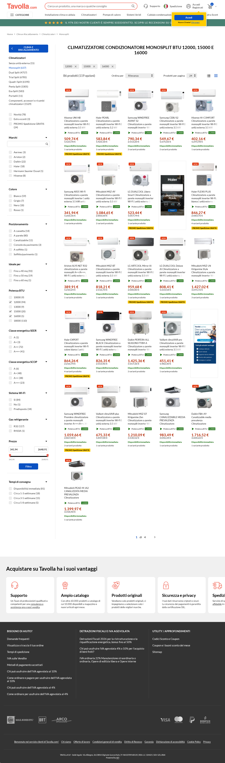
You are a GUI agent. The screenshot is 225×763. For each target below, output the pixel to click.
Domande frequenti (18, 638)
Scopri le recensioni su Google (123, 22)
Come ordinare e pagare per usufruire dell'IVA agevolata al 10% (39, 679)
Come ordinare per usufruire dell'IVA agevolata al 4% (37, 694)
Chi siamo (66, 741)
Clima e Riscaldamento (27, 34)
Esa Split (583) (16, 91)
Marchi (13, 137)
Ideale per (15, 264)
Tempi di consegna (20, 481)
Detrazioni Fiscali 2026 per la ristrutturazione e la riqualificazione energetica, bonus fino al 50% (108, 640)
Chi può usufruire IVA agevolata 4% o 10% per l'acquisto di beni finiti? (112, 650)
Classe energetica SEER (23, 330)
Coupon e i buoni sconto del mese (171, 645)
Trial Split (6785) (18, 77)
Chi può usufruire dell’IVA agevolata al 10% (32, 671)
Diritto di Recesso (133, 741)
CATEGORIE (22, 14)
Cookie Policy (194, 741)
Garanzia (149, 741)
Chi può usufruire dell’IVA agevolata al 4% (31, 687)
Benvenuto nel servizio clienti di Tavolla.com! (36, 741)
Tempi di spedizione (18, 651)
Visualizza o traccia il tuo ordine (25, 645)
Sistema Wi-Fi (17, 392)
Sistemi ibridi (134, 14)
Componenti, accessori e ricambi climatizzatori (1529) (26, 102)
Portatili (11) (16, 95)
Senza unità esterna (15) (21, 63)
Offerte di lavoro (81, 741)
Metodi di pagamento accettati (25, 664)
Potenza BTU (16, 290)
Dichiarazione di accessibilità (170, 741)
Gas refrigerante (18, 419)
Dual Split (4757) (18, 72)
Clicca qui (195, 22)
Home (10, 34)
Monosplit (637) (17, 67)
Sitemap (157, 651)
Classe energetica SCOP (23, 361)
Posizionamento (18, 224)
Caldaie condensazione (159, 14)
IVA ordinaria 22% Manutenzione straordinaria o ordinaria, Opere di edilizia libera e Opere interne (108, 660)
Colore (13, 189)
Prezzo (13, 441)
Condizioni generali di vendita (107, 741)
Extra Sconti (212, 14)
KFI (117, 758)
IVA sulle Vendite (17, 658)
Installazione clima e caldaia (60, 14)
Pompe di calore (112, 14)
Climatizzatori (89, 14)
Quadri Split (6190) (19, 81)
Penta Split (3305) (18, 86)
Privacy (207, 741)
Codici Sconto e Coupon (165, 638)
